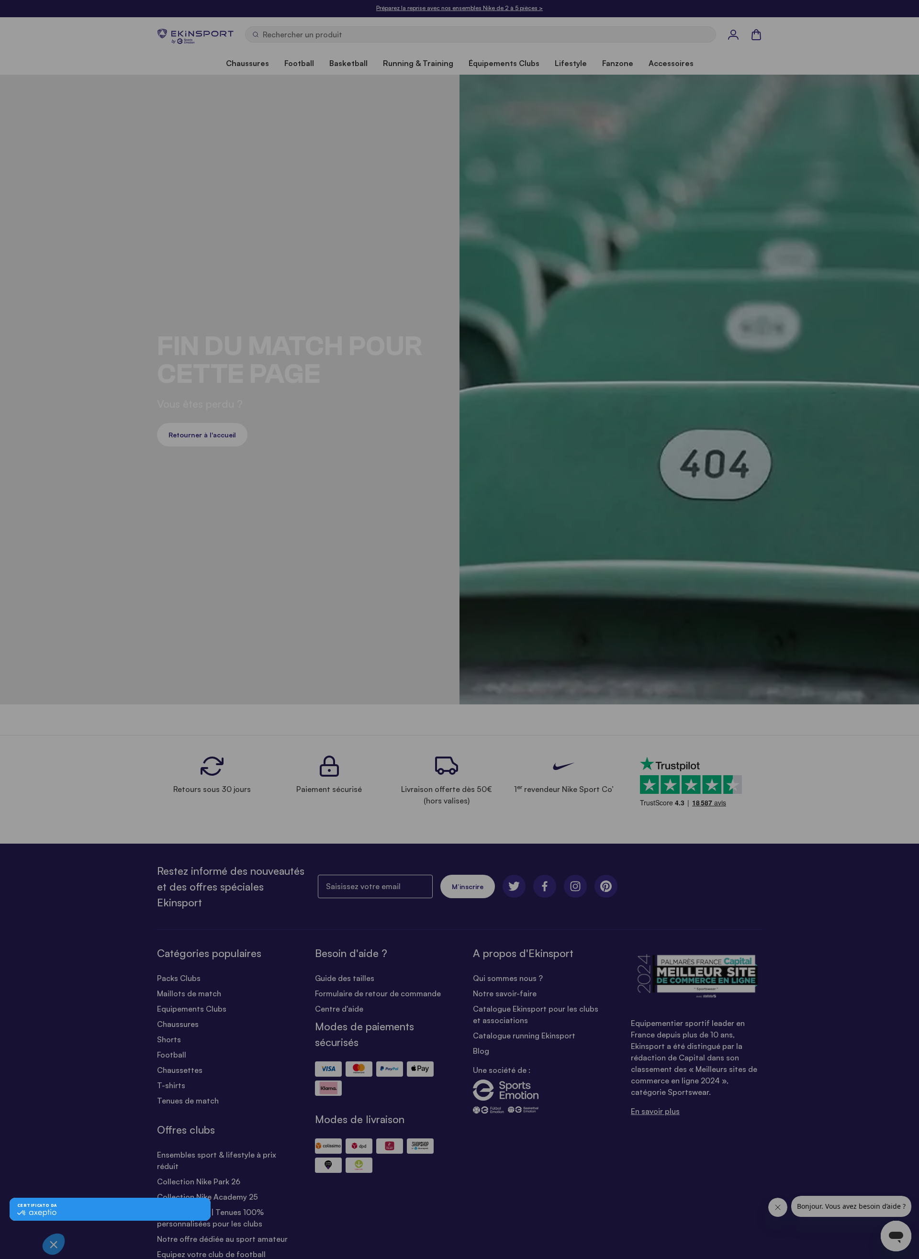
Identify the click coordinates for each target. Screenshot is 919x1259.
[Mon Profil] (733, 34)
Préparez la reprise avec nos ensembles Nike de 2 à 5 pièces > (459, 7)
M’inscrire (467, 886)
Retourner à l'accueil (202, 435)
